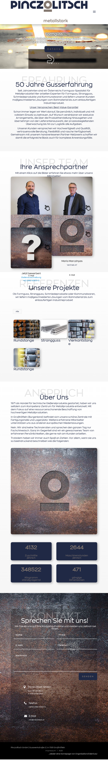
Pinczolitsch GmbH (39, 687)
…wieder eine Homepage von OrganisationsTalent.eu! (73, 754)
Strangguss (54, 32)
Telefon (32, 703)
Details (54, 50)
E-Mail (72, 275)
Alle (17, 311)
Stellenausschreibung (31, 277)
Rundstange (24, 340)
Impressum (50, 751)
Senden (88, 676)
